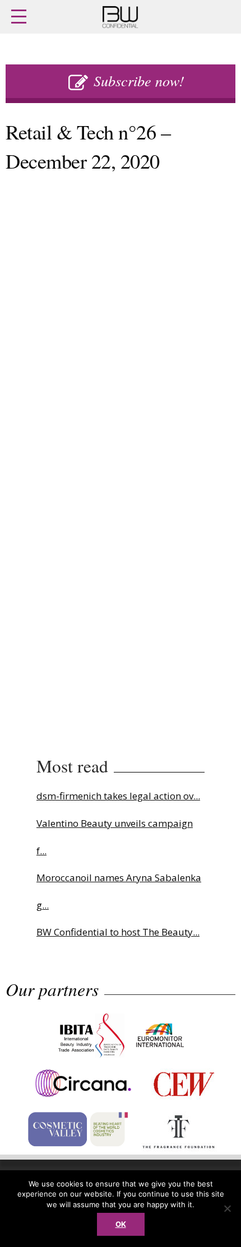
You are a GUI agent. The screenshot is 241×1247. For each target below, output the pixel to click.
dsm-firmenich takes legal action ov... (118, 795)
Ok (120, 1224)
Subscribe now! (139, 80)
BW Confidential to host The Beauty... (118, 931)
